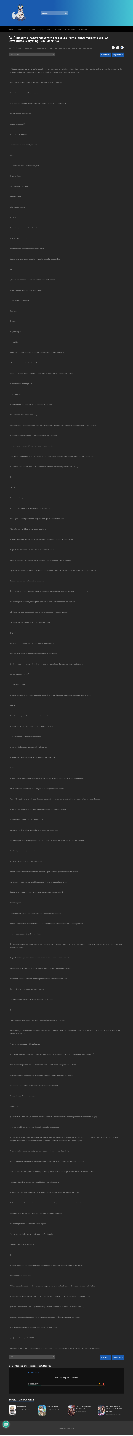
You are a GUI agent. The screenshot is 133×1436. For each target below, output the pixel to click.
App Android (70, 29)
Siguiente (117, 55)
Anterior (106, 55)
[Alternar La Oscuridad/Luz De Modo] (122, 47)
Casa (10, 48)
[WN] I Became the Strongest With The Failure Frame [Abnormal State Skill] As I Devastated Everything (47, 48)
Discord (31, 29)
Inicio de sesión (35, 1372)
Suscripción (44, 29)
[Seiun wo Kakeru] (42, 1410)
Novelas (21, 29)
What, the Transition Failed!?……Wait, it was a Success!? (114, 1409)
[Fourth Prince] (12, 1410)
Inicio (11, 29)
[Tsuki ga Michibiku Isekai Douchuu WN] (71, 1410)
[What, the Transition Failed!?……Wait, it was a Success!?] (101, 1410)
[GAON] (21, 13)
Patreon (57, 29)
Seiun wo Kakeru (52, 1406)
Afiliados (83, 29)
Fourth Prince (21, 1406)
